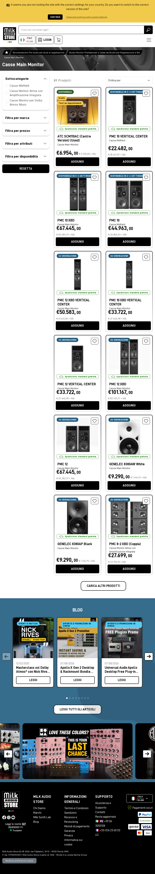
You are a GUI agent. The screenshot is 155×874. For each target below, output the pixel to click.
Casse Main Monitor (67, 144)
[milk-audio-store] (9, 35)
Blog (36, 821)
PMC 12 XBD (117, 384)
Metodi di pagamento (77, 826)
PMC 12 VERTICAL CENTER (76, 384)
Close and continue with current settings (86, 17)
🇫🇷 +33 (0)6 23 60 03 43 (107, 832)
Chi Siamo (39, 808)
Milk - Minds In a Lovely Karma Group (68, 855)
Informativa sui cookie (73, 842)
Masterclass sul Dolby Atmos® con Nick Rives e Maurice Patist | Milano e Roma (32, 669)
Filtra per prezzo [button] (17, 131)
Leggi (33, 680)
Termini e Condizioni (76, 808)
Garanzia (69, 830)
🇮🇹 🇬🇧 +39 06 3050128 (103, 823)
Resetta (25, 168)
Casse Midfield (19, 85)
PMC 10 (114, 220)
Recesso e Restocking (71, 819)
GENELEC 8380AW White (127, 464)
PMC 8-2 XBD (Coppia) (125, 544)
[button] (67, 698)
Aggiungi (77, 161)
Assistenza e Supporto (103, 805)
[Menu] (149, 40)
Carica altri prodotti (103, 585)
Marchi (37, 812)
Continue (55, 17)
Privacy (68, 835)
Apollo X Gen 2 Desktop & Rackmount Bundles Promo (77, 669)
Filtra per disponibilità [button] (21, 156)
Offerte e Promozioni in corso (77, 624)
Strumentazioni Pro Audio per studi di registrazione (38, 52)
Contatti (100, 812)
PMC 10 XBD (65, 220)
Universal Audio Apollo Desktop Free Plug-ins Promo (121, 669)
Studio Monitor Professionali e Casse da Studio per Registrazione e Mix (104, 52)
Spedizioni (70, 812)
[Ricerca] (148, 30)
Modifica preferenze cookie (19, 861)
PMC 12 (62, 464)
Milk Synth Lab (42, 817)
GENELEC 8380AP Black (74, 544)
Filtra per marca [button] (17, 118)
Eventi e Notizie (28, 623)
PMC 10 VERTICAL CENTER (128, 136)
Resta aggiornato (105, 816)
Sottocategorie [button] (17, 79)
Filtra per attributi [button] (18, 143)
